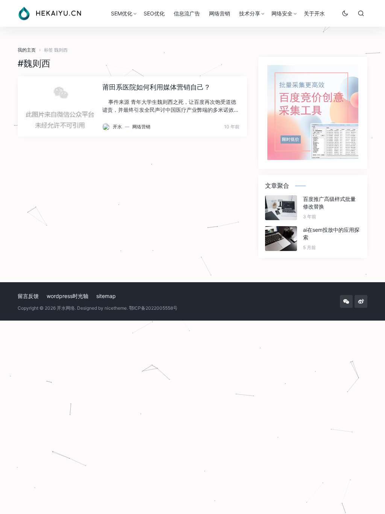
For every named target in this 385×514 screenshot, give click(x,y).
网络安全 (282, 13)
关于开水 (314, 13)
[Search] (361, 13)
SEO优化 (154, 13)
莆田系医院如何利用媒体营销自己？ (156, 87)
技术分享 (249, 13)
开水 (117, 126)
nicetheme (116, 308)
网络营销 (219, 13)
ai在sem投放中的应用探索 (331, 233)
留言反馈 (28, 296)
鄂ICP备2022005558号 (153, 308)
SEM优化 (121, 13)
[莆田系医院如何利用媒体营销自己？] (60, 106)
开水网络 (66, 308)
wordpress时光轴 (67, 296)
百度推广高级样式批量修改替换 (329, 203)
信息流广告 (187, 13)
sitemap (106, 296)
